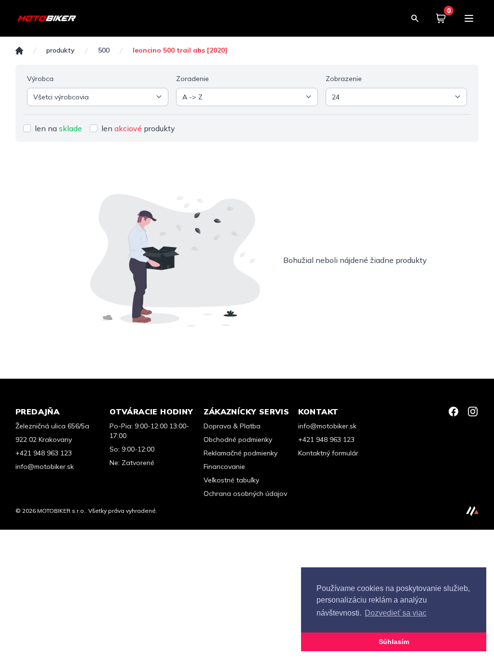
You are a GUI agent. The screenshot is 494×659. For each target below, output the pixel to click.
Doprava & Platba (232, 426)
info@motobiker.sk (44, 466)
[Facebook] (453, 411)
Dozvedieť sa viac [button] (395, 613)
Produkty (60, 50)
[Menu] (469, 18)
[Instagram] (473, 411)
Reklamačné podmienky (240, 453)
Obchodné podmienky (238, 439)
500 (104, 50)
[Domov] (19, 51)
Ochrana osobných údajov (245, 493)
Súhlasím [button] (394, 641)
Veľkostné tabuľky (231, 480)
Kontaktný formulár (328, 453)
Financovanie (224, 466)
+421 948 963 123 (43, 453)
